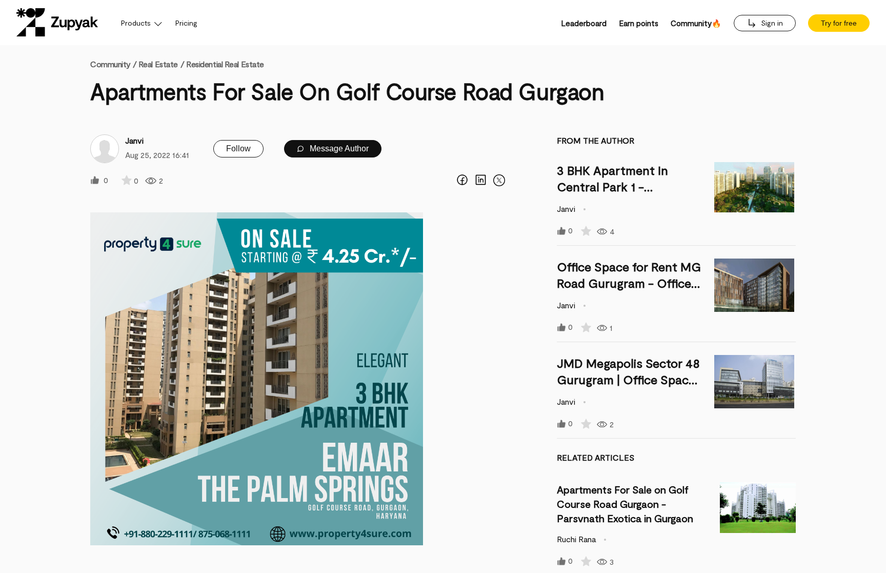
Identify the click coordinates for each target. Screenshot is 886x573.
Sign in (771, 22)
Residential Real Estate (225, 64)
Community (113, 64)
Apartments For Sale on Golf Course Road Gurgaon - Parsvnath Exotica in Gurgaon (625, 503)
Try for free (839, 23)
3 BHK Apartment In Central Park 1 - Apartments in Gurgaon (623, 186)
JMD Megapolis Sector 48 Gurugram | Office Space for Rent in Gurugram (628, 379)
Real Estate (158, 64)
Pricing (186, 22)
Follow (238, 148)
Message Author (338, 148)
